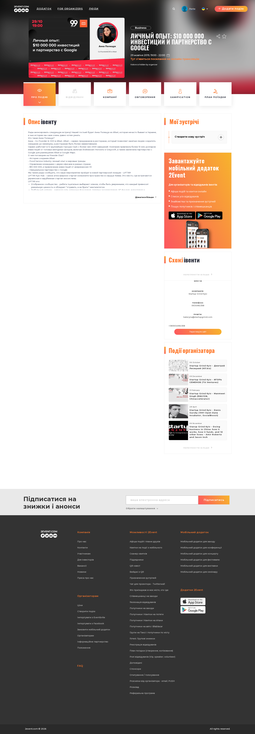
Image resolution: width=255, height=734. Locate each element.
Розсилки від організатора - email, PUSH (152, 681)
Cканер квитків (138, 553)
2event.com (31, 728)
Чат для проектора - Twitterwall (147, 584)
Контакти (82, 547)
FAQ (80, 665)
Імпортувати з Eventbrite (91, 617)
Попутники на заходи (142, 608)
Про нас (81, 541)
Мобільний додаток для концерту (199, 553)
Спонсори (135, 669)
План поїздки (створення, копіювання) (151, 650)
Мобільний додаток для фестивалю (200, 559)
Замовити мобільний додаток (93, 629)
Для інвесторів (85, 559)
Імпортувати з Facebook (90, 623)
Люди (94, 8)
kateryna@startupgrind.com (197, 317)
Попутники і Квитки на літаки (146, 620)
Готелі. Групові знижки (142, 638)
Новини (81, 572)
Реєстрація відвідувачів (143, 644)
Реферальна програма (142, 693)
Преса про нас (85, 578)
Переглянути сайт (197, 332)
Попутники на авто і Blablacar (146, 626)
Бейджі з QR (137, 572)
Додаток (44, 8)
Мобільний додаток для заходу (197, 541)
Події (192, 350)
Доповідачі (136, 663)
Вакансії (82, 565)
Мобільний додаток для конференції (201, 547)
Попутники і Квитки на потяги (147, 614)
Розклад (134, 687)
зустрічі (184, 121)
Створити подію (86, 611)
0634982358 (198, 305)
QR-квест (135, 565)
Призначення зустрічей (143, 578)
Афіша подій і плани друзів (145, 541)
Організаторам (85, 635)
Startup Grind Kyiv (198, 294)
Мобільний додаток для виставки (199, 565)
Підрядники (136, 559)
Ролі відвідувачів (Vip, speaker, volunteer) (152, 656)
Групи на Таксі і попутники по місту (149, 632)
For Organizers (70, 8)
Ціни (80, 605)
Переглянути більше (196, 448)
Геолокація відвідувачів (143, 602)
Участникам (83, 553)
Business (140, 27)
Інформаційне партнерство (92, 641)
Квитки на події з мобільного (146, 547)
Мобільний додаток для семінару (199, 572)
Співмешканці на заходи (143, 596)
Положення (83, 647)
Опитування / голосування (144, 675)
